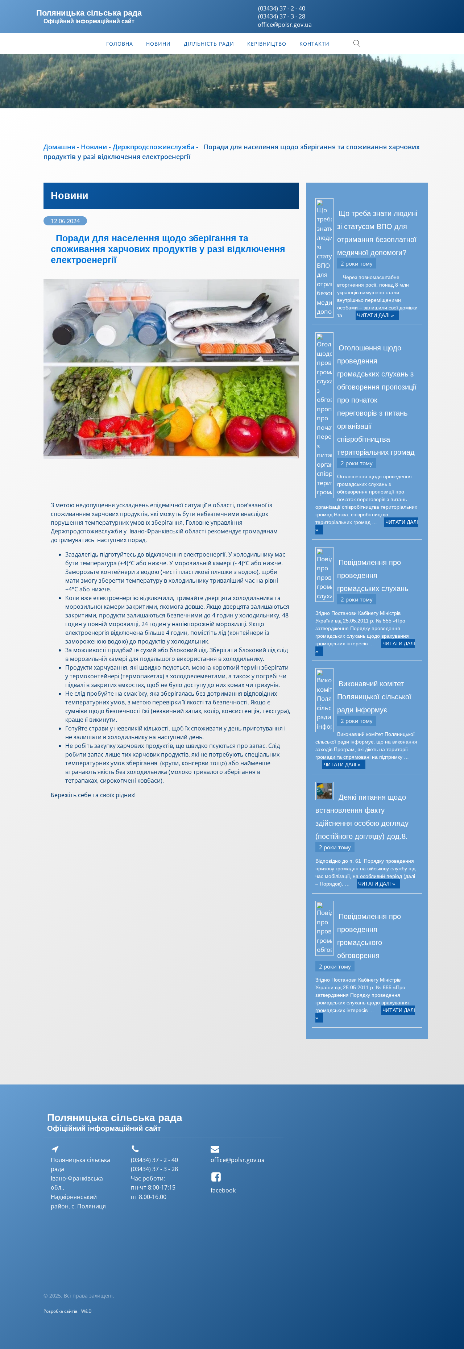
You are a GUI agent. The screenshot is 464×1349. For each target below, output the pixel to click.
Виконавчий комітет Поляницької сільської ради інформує (374, 697)
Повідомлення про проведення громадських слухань (372, 575)
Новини (158, 43)
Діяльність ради (209, 43)
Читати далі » (375, 315)
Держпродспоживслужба (153, 146)
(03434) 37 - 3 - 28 (281, 16)
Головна (119, 43)
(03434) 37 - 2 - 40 (281, 8)
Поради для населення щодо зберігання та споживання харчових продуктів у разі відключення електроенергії (168, 249)
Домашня (59, 146)
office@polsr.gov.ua (238, 1160)
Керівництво (266, 43)
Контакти (314, 43)
